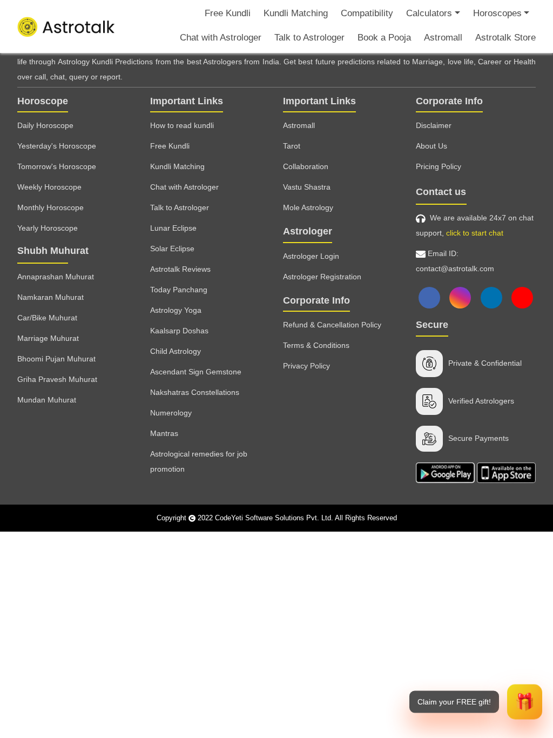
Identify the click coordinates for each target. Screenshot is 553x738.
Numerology (171, 412)
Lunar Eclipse (173, 228)
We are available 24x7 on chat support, (475, 225)
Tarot (291, 146)
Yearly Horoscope (47, 228)
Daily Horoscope (45, 125)
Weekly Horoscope (49, 187)
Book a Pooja (384, 37)
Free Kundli (228, 13)
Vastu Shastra (307, 187)
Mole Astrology (308, 207)
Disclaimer (433, 125)
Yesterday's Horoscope (56, 146)
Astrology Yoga (175, 310)
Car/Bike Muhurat (47, 317)
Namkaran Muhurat (50, 297)
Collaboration (305, 166)
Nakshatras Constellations (194, 392)
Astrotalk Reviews (180, 269)
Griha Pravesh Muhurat (57, 379)
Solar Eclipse (172, 248)
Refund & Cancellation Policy (332, 324)
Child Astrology (175, 351)
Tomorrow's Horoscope (56, 166)
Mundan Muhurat (46, 399)
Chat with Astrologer (220, 37)
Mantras (164, 433)
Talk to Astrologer (309, 37)
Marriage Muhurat (48, 338)
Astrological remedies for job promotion (198, 461)
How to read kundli (182, 125)
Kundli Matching (296, 13)
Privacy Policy (306, 365)
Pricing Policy (438, 166)
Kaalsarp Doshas (179, 330)
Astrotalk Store (505, 37)
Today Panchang (178, 289)
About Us (431, 146)
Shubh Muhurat (53, 250)
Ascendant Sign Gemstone (195, 371)
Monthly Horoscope (50, 207)
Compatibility (367, 13)
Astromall (443, 37)
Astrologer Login (311, 256)
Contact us (441, 191)
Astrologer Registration (322, 276)
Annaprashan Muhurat (55, 276)
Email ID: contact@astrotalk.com (455, 261)
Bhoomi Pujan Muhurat (56, 358)
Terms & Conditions (316, 345)
